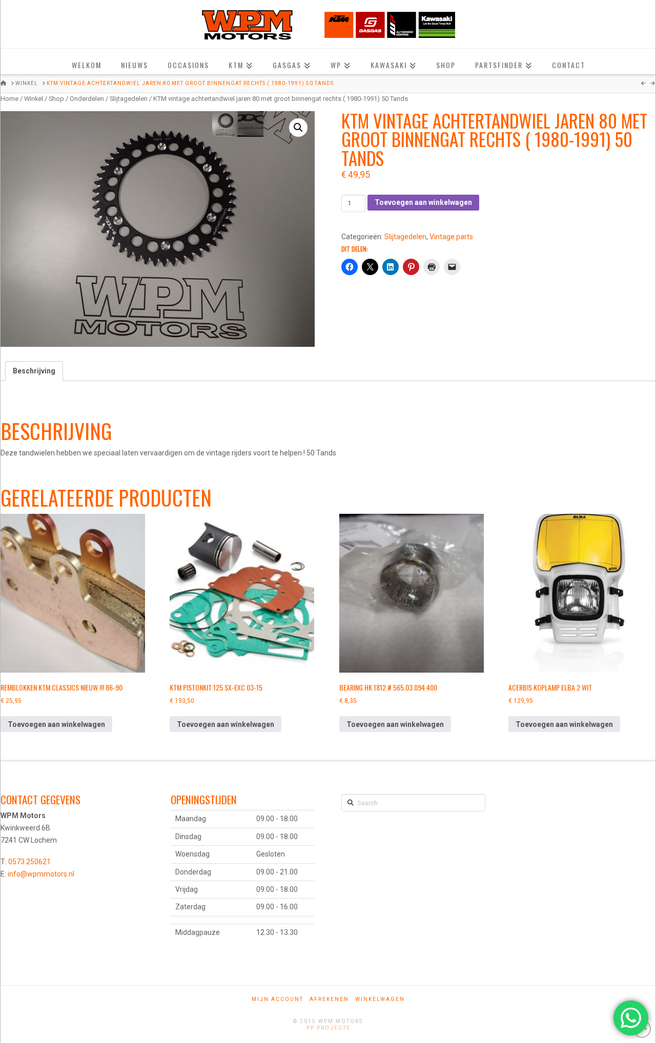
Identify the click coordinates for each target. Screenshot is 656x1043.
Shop (56, 98)
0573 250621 (29, 862)
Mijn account (277, 999)
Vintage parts (451, 237)
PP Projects (328, 1028)
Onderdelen (87, 98)
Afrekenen (329, 999)
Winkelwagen (380, 999)
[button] (298, 127)
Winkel (33, 98)
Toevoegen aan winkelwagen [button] (56, 724)
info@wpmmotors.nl (41, 874)
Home (9, 98)
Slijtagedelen (129, 98)
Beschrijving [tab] (34, 371)
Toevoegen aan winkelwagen (423, 202)
